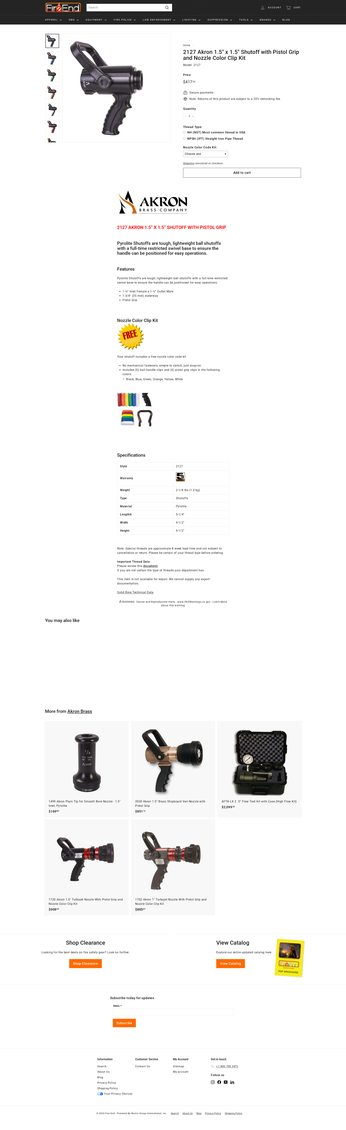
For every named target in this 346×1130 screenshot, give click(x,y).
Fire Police (123, 19)
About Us (103, 1071)
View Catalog (230, 963)
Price (187, 75)
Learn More (220, 601)
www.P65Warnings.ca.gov (193, 601)
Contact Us (142, 1066)
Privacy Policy (106, 1082)
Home (186, 45)
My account (180, 1071)
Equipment (95, 19)
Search (102, 1066)
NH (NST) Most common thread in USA (216, 132)
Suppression (218, 19)
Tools (244, 19)
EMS (72, 19)
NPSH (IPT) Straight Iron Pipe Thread (215, 138)
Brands (266, 19)
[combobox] (129, 7)
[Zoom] (116, 88)
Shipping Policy (107, 1088)
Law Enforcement (157, 19)
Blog (286, 19)
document (150, 566)
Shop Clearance (85, 963)
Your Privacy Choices (118, 1093)
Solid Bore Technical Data (135, 592)
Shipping (188, 163)
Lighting (190, 19)
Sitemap (178, 1066)
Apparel (52, 19)
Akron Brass (79, 711)
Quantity (189, 109)
